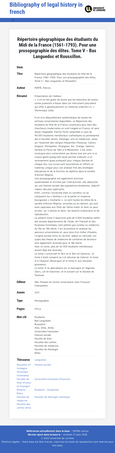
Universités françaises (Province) (52, 379)
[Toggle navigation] (13, 20)
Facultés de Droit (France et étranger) (24, 382)
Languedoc (40, 359)
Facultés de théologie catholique (52, 397)
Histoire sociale (43, 364)
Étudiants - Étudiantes (47, 389)
